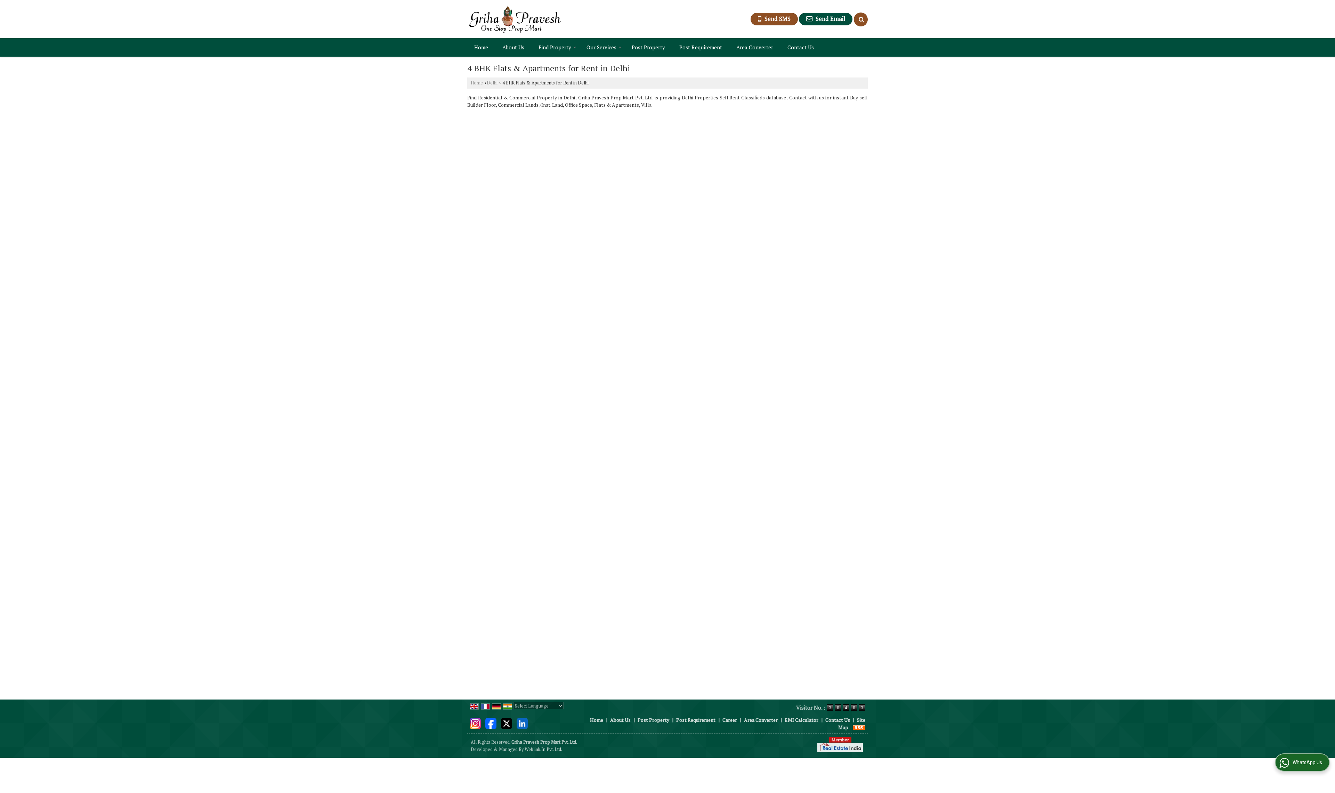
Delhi (492, 83)
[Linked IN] (522, 722)
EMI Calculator (801, 720)
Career (729, 720)
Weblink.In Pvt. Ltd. (543, 749)
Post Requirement (700, 47)
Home (481, 47)
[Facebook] (490, 722)
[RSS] (859, 727)
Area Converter (754, 47)
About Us (513, 47)
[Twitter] (506, 722)
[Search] (861, 19)
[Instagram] (475, 722)
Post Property (648, 47)
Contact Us (800, 47)
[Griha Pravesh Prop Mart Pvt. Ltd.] (515, 19)
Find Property (555, 47)
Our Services (601, 47)
